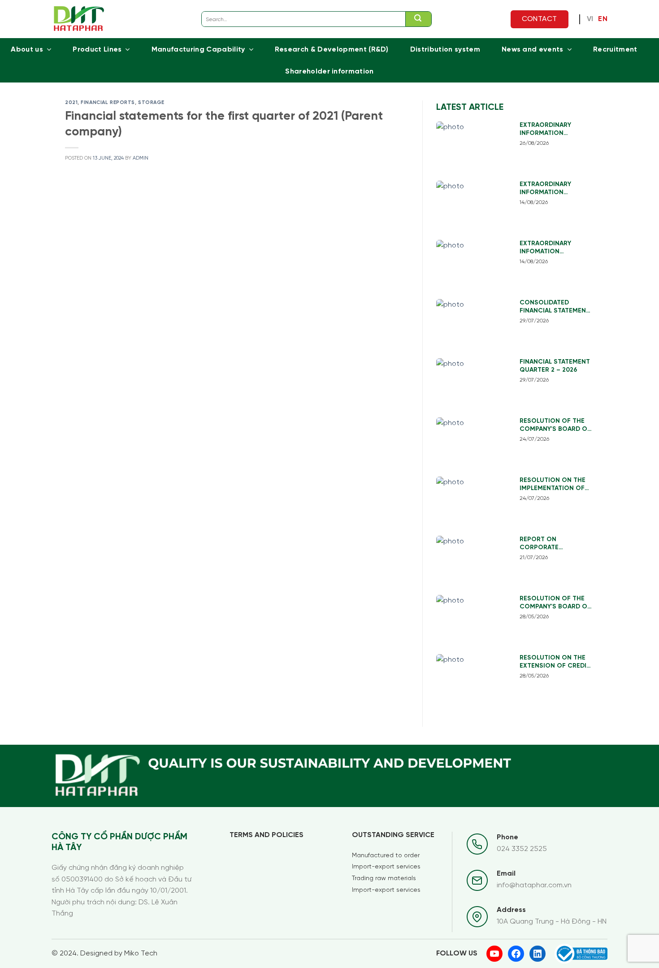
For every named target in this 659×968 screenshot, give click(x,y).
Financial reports (108, 102)
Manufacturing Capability (198, 49)
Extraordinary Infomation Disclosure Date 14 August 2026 (552, 248)
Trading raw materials (384, 878)
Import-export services (386, 867)
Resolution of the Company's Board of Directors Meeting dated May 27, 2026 (555, 603)
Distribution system (445, 49)
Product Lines (97, 49)
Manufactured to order (386, 855)
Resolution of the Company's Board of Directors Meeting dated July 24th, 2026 (556, 426)
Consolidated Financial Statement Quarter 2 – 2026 (555, 307)
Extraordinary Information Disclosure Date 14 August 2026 (552, 189)
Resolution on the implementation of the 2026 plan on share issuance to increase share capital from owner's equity (552, 485)
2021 (71, 102)
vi (590, 19)
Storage (151, 102)
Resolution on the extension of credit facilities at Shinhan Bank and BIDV (555, 662)
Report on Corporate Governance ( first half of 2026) (553, 544)
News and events (533, 49)
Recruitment (615, 49)
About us (27, 49)
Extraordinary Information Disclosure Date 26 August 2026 (553, 130)
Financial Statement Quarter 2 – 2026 (555, 366)
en (602, 19)
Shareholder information (329, 71)
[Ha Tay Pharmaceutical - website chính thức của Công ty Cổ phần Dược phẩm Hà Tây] (79, 19)
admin (140, 158)
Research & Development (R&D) (332, 49)
